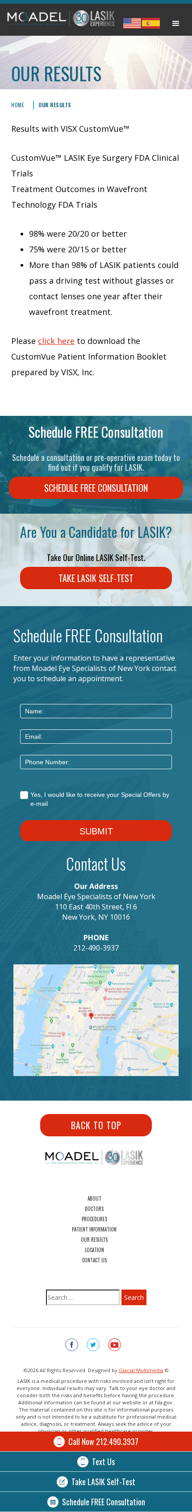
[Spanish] (151, 23)
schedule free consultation (96, 487)
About (94, 1198)
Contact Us (94, 1260)
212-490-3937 (96, 948)
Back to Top (96, 1125)
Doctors (94, 1208)
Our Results (54, 105)
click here (56, 340)
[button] (176, 22)
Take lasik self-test (96, 578)
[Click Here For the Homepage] (63, 22)
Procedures (94, 1219)
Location (94, 1249)
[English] (132, 23)
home (17, 105)
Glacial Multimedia (141, 1370)
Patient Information (94, 1229)
